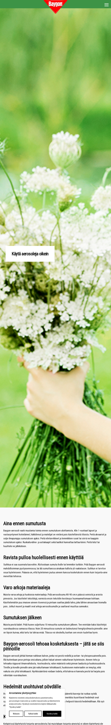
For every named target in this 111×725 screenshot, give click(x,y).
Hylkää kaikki (33, 714)
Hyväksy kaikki (52, 714)
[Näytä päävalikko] (107, 4)
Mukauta (16, 714)
